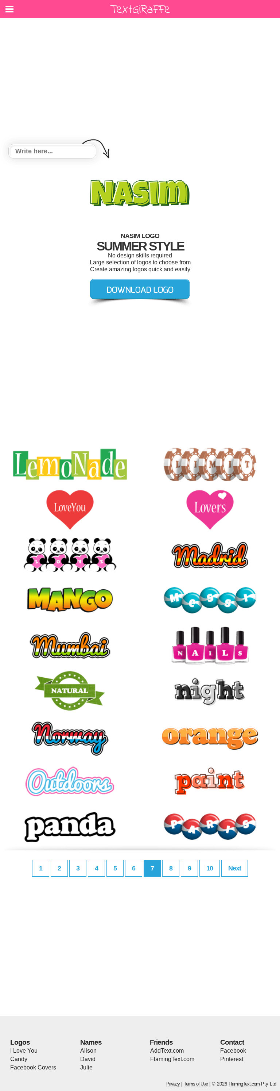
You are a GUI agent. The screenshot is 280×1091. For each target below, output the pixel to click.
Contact (232, 1042)
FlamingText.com (172, 1059)
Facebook (233, 1051)
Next (234, 868)
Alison (88, 1051)
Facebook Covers (33, 1067)
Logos (20, 1042)
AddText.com (167, 1051)
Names (91, 1042)
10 (209, 868)
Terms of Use (196, 1084)
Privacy (173, 1084)
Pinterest (231, 1059)
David (88, 1059)
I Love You (24, 1051)
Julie (86, 1067)
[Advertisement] (140, 82)
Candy (18, 1059)
